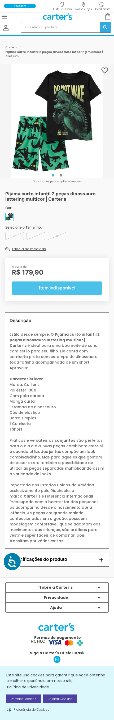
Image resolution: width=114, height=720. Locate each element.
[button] (28, 709)
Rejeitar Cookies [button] (60, 699)
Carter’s (11, 47)
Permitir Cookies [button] (23, 699)
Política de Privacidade (28, 687)
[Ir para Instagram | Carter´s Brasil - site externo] (57, 661)
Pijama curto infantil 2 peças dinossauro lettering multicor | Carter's (54, 54)
